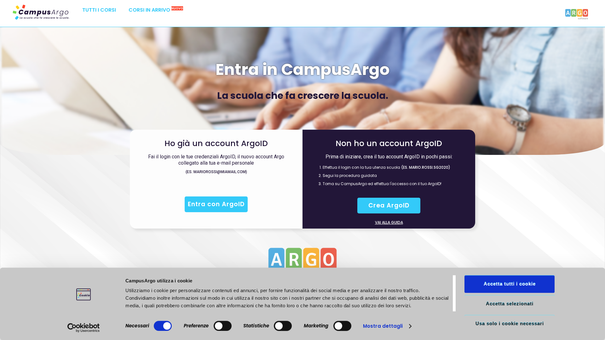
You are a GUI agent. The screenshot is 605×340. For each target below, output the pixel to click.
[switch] (223, 326)
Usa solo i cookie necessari (509, 323)
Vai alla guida (389, 222)
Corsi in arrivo (156, 10)
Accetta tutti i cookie (510, 283)
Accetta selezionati (509, 303)
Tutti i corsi (99, 10)
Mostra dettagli (383, 326)
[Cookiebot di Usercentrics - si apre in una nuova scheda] (83, 327)
